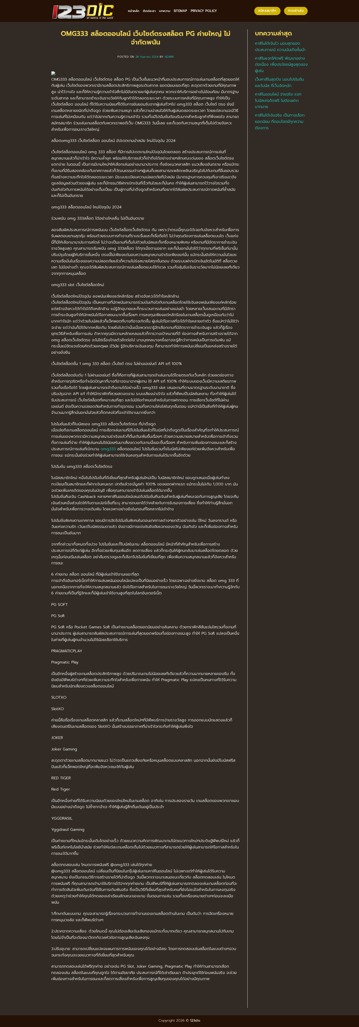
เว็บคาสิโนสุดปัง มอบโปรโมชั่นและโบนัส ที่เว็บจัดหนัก (279, 82)
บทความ (164, 11)
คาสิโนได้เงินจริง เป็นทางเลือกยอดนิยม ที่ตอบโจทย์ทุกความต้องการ (280, 121)
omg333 (108, 449)
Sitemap (180, 11)
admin (169, 57)
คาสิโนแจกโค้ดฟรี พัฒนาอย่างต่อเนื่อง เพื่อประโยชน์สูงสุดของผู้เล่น (281, 64)
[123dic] (86, 11)
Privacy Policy (204, 11)
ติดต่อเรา (149, 11)
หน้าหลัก (133, 11)
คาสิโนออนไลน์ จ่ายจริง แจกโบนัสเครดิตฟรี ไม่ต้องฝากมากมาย (278, 100)
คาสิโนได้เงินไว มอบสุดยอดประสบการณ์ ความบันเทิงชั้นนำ (280, 47)
